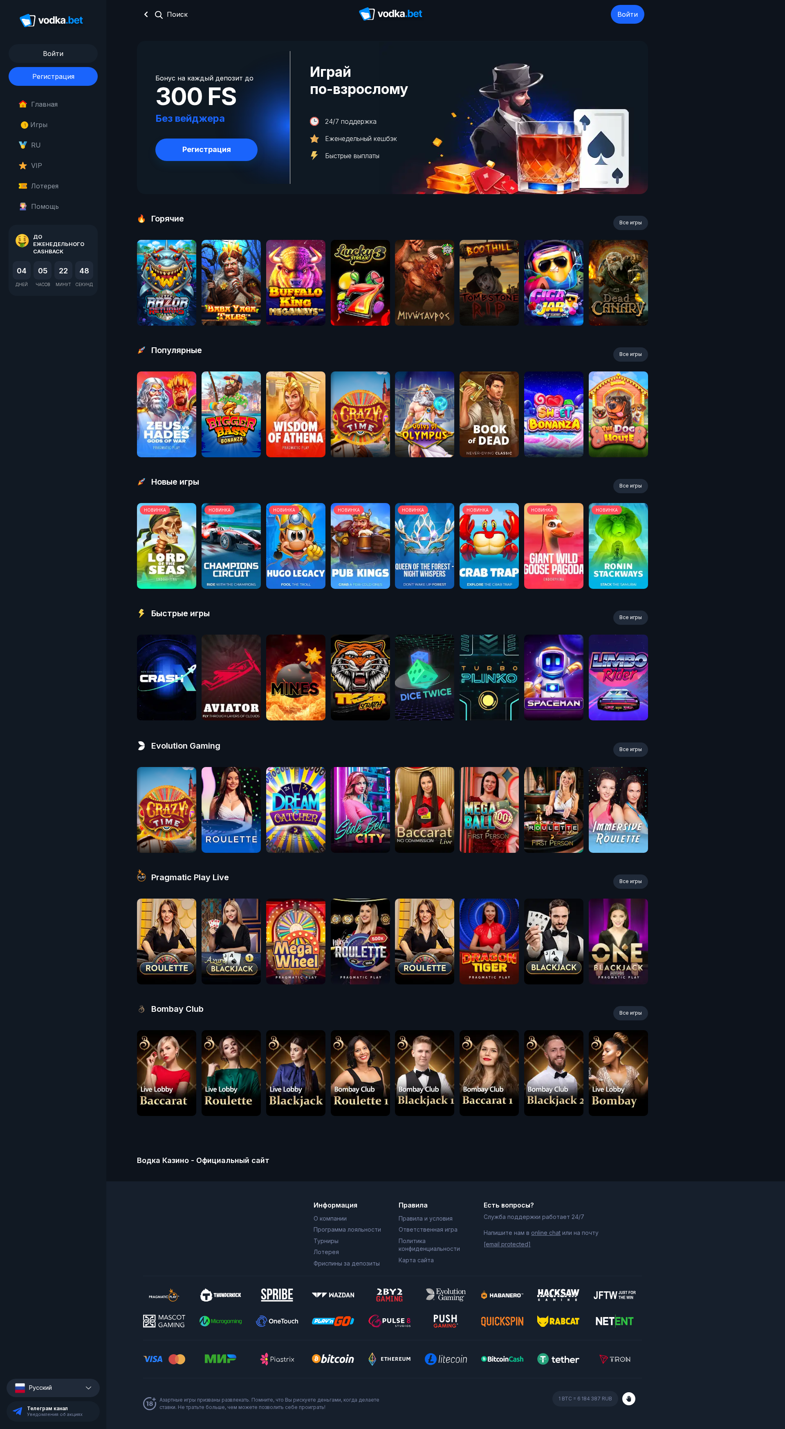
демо (166, 305)
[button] (53, 1388)
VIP (36, 165)
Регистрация (53, 76)
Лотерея (44, 186)
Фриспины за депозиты (347, 1263)
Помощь (45, 206)
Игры (36, 125)
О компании (330, 1218)
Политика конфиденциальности (429, 1244)
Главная (44, 104)
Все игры (630, 222)
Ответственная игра (428, 1229)
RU (36, 145)
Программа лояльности (347, 1229)
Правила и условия (426, 1218)
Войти (627, 14)
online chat (546, 1232)
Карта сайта (416, 1260)
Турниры (326, 1240)
